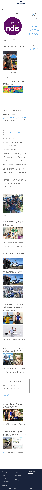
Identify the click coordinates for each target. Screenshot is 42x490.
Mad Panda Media (7, 485)
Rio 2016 (9, 453)
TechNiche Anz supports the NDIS (11, 13)
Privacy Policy (17, 478)
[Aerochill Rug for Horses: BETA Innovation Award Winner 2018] (11, 132)
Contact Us (16, 472)
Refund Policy (17, 480)
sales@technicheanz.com (5, 472)
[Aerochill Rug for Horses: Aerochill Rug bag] (9, 130)
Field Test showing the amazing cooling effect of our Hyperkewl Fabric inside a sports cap (34, 39)
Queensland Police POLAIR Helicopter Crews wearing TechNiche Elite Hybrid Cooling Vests (34, 30)
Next (38, 461)
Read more (24, 216)
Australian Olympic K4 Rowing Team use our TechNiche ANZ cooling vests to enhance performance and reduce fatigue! (13, 405)
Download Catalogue (18, 475)
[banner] (21, 2)
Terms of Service (17, 479)
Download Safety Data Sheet (19, 476)
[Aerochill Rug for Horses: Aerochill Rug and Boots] (9, 134)
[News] (10, 60)
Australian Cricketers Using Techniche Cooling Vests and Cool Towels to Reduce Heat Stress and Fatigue (14, 223)
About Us (16, 471)
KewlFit (4, 452)
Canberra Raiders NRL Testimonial (11, 191)
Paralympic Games (12, 453)
